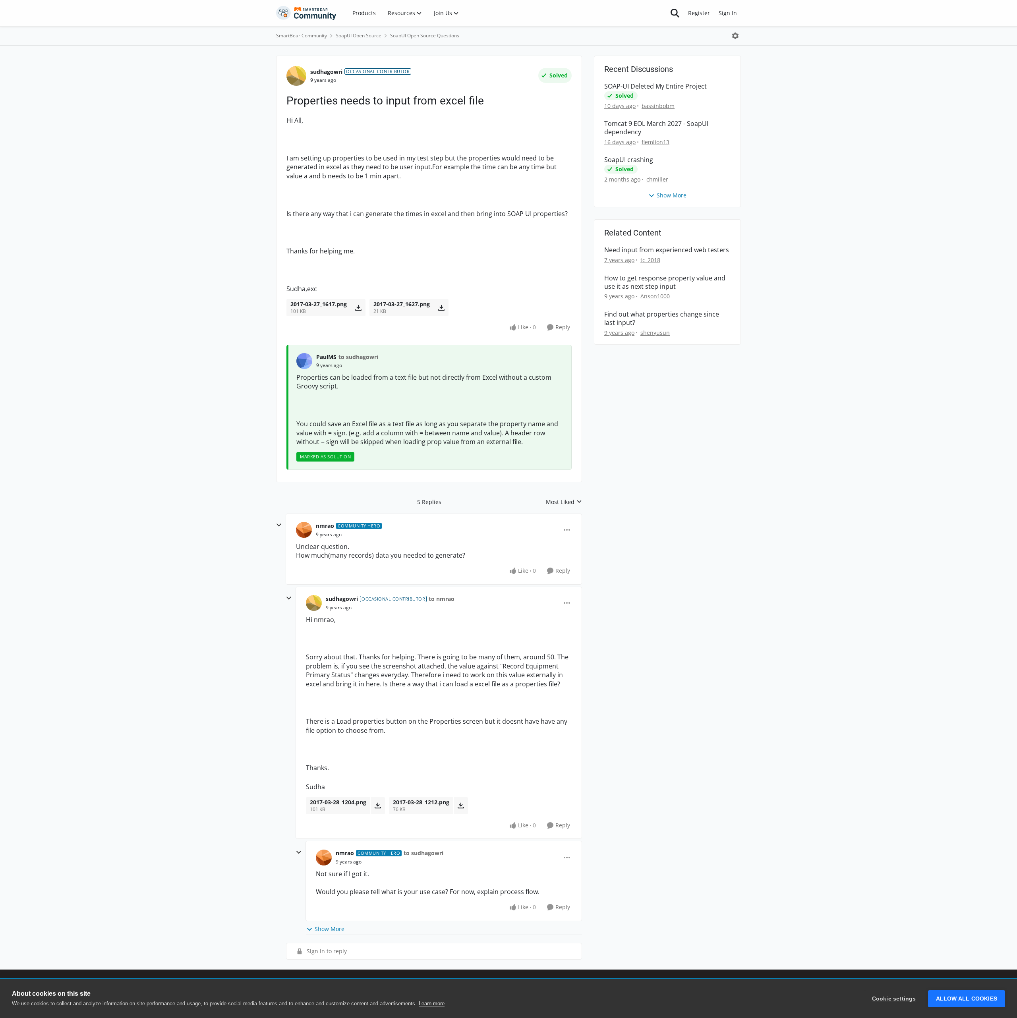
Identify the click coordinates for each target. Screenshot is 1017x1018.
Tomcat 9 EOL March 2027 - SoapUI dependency (656, 128)
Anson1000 (655, 296)
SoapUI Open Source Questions (424, 35)
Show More (329, 929)
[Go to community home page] (306, 13)
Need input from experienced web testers (666, 250)
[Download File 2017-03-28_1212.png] (460, 805)
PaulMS (326, 357)
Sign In (728, 13)
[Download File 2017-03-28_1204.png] (377, 805)
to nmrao (441, 599)
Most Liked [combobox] (564, 502)
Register (699, 13)
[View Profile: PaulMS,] (304, 361)
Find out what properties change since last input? (661, 318)
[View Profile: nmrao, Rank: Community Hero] (304, 530)
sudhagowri (326, 71)
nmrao (325, 525)
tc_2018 (650, 260)
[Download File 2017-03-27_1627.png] (441, 307)
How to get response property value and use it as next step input (664, 282)
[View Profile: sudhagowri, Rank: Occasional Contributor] (296, 76)
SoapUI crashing (628, 160)
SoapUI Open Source (358, 35)
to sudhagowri (358, 357)
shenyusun (655, 332)
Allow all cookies (966, 999)
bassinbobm (658, 106)
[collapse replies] (279, 525)
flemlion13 (655, 142)
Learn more (432, 1003)
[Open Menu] (735, 35)
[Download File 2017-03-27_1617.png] (358, 307)
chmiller (657, 179)
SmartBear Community (301, 35)
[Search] (675, 13)
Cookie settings (894, 999)
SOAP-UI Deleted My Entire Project (655, 86)
